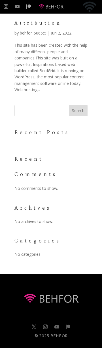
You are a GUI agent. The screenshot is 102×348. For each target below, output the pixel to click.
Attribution (38, 23)
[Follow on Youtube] (17, 6)
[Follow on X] (34, 326)
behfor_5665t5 (33, 33)
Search (78, 110)
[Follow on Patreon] (28, 6)
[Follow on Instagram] (5, 6)
